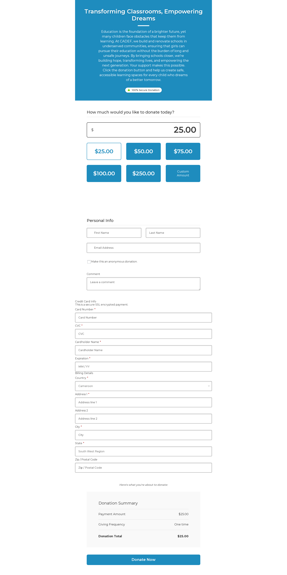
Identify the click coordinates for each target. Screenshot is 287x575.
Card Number (85, 309)
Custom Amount (183, 173)
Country (81, 378)
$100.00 (104, 173)
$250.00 (143, 173)
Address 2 (81, 410)
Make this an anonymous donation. (114, 261)
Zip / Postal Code (86, 459)
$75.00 (183, 151)
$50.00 (143, 151)
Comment (93, 274)
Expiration (82, 358)
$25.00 (104, 151)
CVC (79, 325)
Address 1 (82, 394)
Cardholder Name (88, 342)
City (78, 426)
